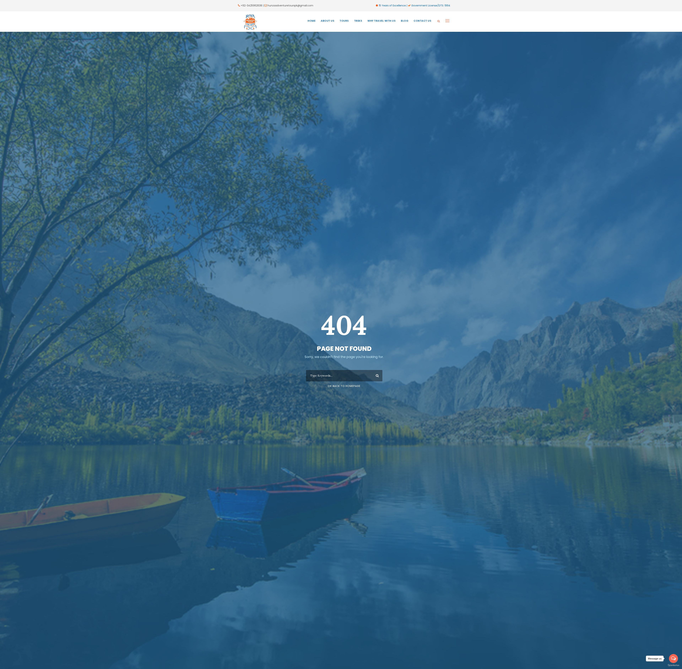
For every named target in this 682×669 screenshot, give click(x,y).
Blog (404, 21)
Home (311, 21)
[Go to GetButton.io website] (673, 665)
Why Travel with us (381, 21)
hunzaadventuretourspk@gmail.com (290, 5)
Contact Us (422, 21)
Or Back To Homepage (344, 386)
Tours (344, 21)
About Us (327, 21)
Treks (358, 21)
